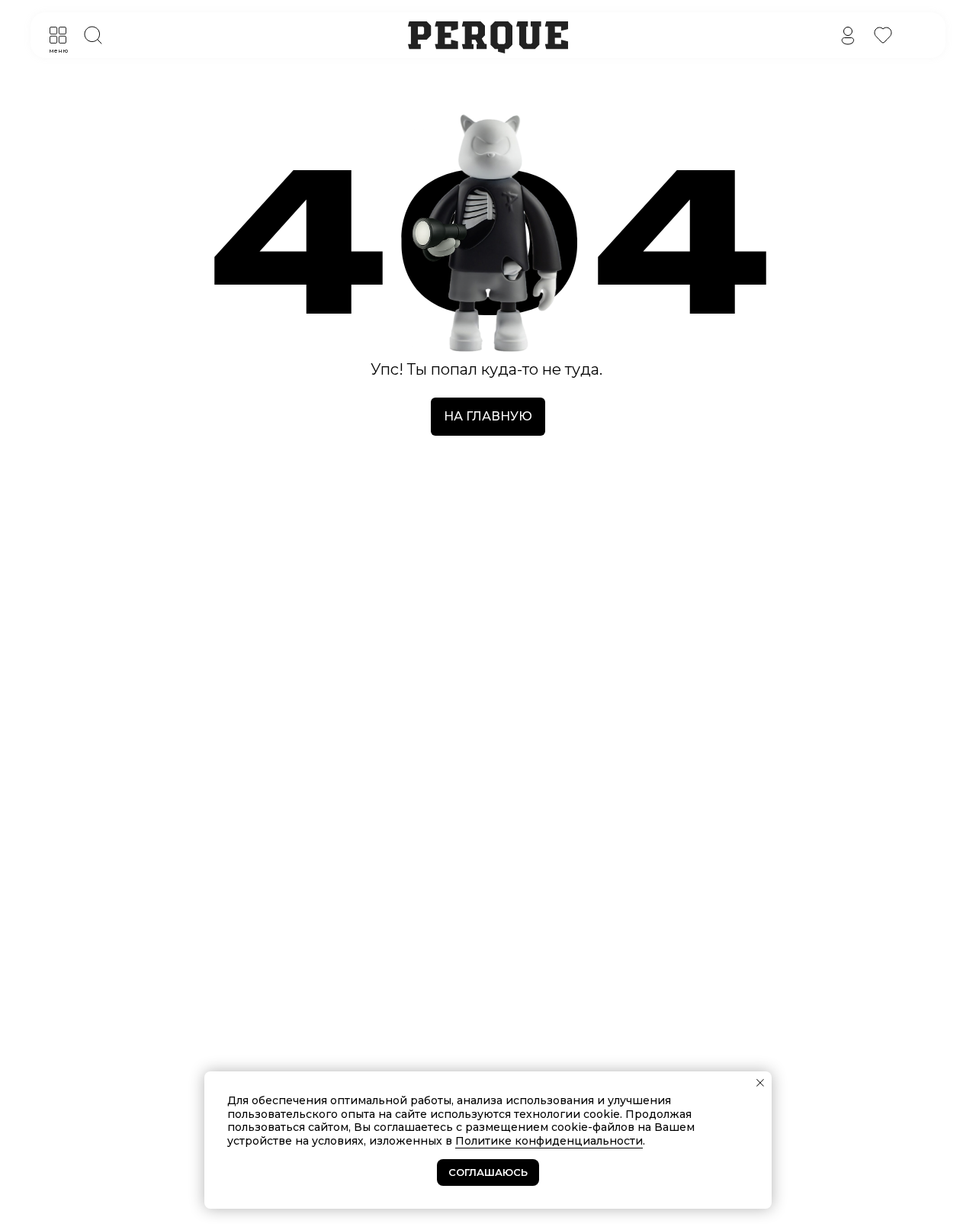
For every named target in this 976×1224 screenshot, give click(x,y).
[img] (848, 35)
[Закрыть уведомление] (760, 1082)
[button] (58, 35)
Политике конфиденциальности (549, 1141)
